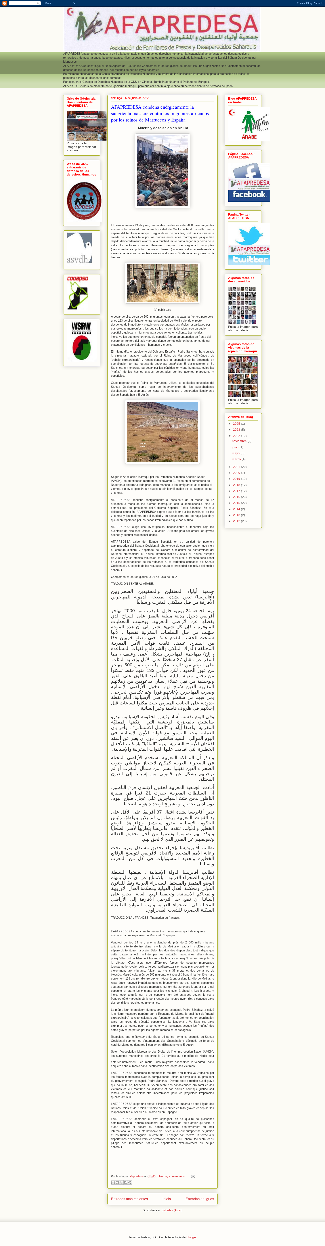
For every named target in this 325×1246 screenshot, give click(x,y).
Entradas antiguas (199, 1199)
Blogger (191, 1237)
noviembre (240, 441)
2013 (237, 515)
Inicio (166, 1199)
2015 (237, 503)
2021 (237, 467)
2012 (237, 521)
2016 (237, 497)
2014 (237, 509)
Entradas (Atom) (171, 1210)
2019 (237, 478)
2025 (237, 423)
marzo (237, 459)
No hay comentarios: (173, 1176)
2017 (237, 491)
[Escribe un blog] (117, 1182)
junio (235, 447)
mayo (236, 453)
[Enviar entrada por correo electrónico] (192, 1176)
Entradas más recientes (129, 1199)
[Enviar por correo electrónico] (113, 1182)
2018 (237, 485)
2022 (237, 436)
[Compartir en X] (121, 1182)
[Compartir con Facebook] (125, 1182)
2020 (237, 472)
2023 (237, 429)
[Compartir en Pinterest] (130, 1182)
